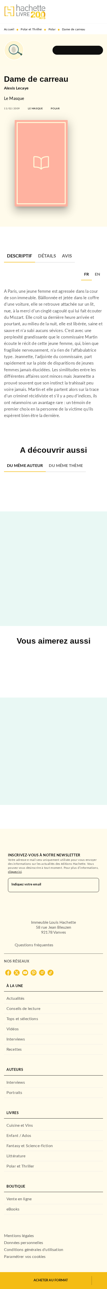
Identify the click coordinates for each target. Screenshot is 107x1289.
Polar (52, 29)
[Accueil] (25, 12)
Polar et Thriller (31, 29)
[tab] (19, 256)
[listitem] (8, 972)
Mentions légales (19, 1236)
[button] (78, 50)
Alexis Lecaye (16, 88)
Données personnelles (23, 1243)
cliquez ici (15, 871)
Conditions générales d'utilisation (33, 1250)
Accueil (9, 29)
